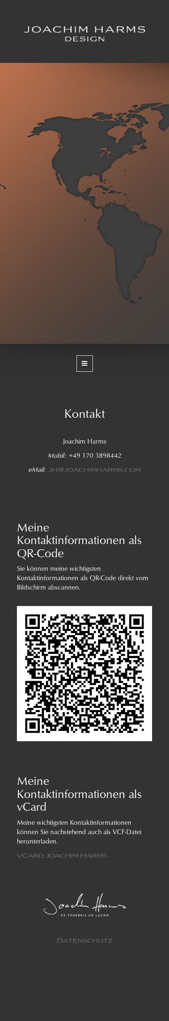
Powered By (84, 990)
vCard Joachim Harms (62, 855)
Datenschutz (85, 940)
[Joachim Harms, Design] (84, 33)
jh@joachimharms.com (95, 470)
